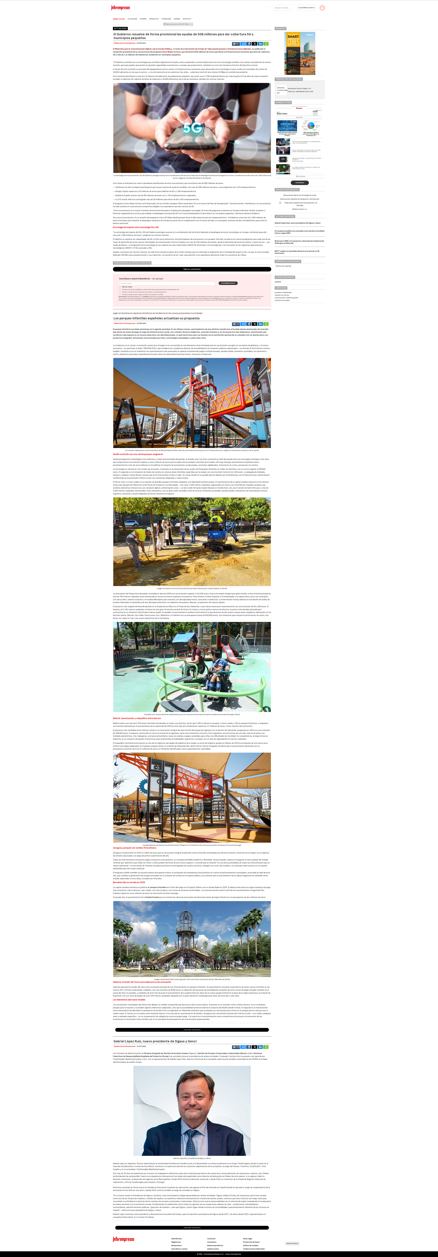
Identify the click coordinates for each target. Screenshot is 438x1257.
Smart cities (119, 19)
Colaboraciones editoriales (254, 1249)
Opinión (143, 19)
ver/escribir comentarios (192, 1030)
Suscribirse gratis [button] (306, 8)
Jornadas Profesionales (283, 292)
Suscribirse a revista (179, 1249)
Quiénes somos (213, 1249)
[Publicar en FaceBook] (248, 44)
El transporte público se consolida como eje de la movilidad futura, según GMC (299, 232)
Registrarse (176, 1242)
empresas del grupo (190, 298)
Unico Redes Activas (171, 52)
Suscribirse (299, 183)
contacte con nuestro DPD (150, 300)
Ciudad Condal (151, 897)
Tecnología (166, 19)
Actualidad (132, 19)
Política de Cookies (250, 1245)
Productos (154, 19)
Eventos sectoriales (282, 300)
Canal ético (211, 1242)
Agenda (177, 19)
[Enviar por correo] (243, 44)
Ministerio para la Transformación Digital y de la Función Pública (143, 49)
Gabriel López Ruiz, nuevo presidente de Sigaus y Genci (298, 223)
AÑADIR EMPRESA (292, 1243)
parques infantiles (158, 887)
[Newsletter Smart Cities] (300, 140)
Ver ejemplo (157, 278)
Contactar (211, 1239)
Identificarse (176, 1239)
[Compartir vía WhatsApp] (266, 44)
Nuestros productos (215, 1245)
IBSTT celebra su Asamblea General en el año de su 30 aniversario (297, 252)
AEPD (217, 300)
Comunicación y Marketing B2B (286, 298)
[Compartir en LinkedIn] (260, 44)
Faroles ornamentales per (300, 92)
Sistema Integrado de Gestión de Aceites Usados (166, 1053)
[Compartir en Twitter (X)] (254, 44)
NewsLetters (176, 1245)
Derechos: (217, 298)
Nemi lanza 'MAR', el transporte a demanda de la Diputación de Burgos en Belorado (299, 242)
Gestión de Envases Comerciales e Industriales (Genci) (222, 1053)
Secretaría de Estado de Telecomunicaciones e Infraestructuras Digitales (218, 49)
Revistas (186, 19)
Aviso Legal (138, 294)
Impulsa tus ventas (282, 295)
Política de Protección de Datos (153, 294)
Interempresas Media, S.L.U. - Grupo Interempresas (222, 1254)
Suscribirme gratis (228, 283)
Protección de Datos (251, 1242)
